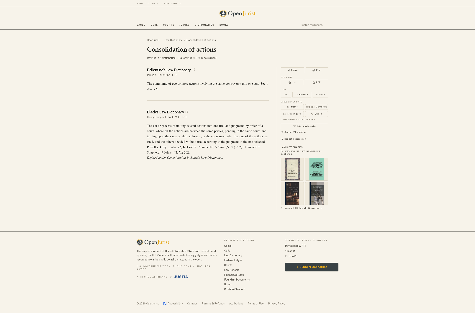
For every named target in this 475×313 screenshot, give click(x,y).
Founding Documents (237, 279)
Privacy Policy (276, 303)
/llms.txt (290, 251)
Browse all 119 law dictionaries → (302, 208)
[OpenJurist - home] (237, 13)
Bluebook (320, 94)
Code (154, 25)
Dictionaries (204, 25)
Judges (184, 25)
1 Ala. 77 (174, 147)
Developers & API (295, 245)
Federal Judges (233, 260)
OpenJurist (153, 40)
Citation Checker (234, 289)
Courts (168, 25)
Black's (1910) (209, 57)
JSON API (291, 256)
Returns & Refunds (213, 303)
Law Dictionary (173, 40)
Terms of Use (256, 303)
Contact (192, 303)
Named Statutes (234, 274)
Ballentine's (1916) (189, 57)
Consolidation (176, 157)
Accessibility (173, 303)
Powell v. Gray (156, 147)
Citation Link (302, 94)
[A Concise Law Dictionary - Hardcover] (292, 193)
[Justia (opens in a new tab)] (181, 276)
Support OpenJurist (312, 266)
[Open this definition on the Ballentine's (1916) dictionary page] (193, 69)
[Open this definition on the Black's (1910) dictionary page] (186, 111)
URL (286, 94)
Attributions (236, 303)
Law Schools (231, 269)
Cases (141, 25)
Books (224, 25)
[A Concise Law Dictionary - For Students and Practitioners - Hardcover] (316, 169)
